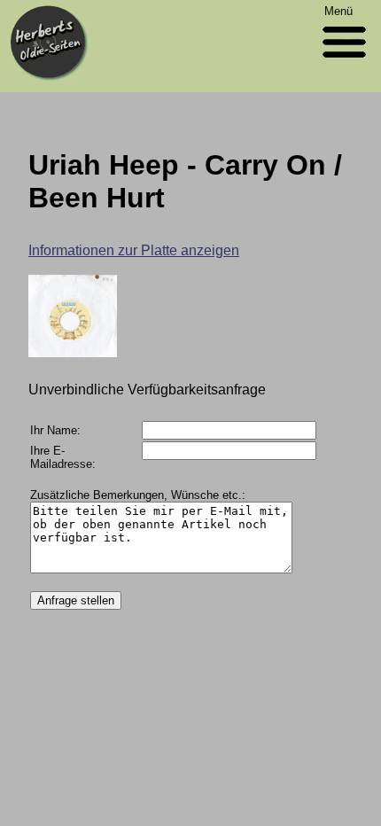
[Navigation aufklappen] (344, 61)
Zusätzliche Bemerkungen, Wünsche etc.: (137, 495)
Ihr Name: (55, 430)
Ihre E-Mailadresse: (63, 457)
